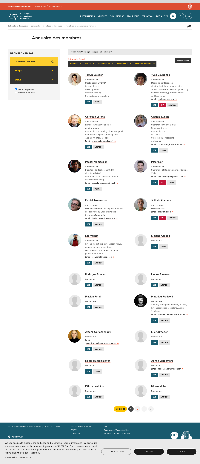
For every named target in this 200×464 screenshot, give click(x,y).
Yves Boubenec (160, 75)
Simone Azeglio (160, 236)
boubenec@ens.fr (166, 99)
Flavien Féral (93, 296)
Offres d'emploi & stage (82, 427)
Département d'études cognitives (48, 6)
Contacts (75, 433)
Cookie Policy (25, 457)
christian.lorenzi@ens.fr (102, 141)
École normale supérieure (19, 6)
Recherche (133, 16)
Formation (147, 16)
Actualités (162, 16)
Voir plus (120, 409)
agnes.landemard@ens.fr (169, 369)
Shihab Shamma (161, 200)
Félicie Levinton (94, 386)
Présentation (87, 16)
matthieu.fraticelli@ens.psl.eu (171, 314)
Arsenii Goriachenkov (98, 332)
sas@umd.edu (164, 212)
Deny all (149, 451)
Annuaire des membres (64, 26)
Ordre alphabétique (89, 52)
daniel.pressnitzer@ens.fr (103, 218)
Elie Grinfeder (159, 332)
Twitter (74, 430)
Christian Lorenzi (95, 116)
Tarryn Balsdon (94, 75)
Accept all (181, 451)
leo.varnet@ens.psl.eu (102, 257)
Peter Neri (157, 162)
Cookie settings (116, 451)
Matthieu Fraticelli (162, 296)
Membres (102, 16)
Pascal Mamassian (96, 162)
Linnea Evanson (160, 274)
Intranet (188, 16)
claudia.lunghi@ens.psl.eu (170, 144)
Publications (117, 16)
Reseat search (183, 60)
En (181, 16)
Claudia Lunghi (160, 116)
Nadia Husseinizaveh (97, 360)
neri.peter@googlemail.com (170, 176)
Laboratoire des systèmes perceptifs (20, 16)
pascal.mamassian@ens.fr (104, 183)
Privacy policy (11, 457)
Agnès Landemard (162, 360)
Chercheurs (106, 52)
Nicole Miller (158, 386)
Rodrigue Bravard (96, 274)
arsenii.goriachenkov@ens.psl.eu (101, 343)
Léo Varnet (91, 236)
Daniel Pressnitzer (96, 200)
